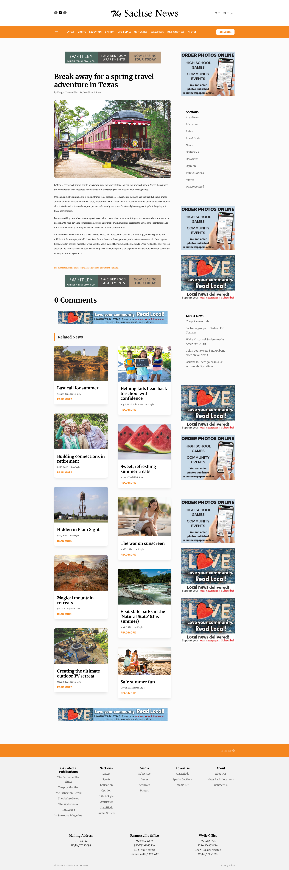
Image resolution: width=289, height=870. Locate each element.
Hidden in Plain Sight (78, 529)
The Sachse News (68, 798)
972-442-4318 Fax (208, 845)
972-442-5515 (208, 841)
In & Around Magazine (68, 815)
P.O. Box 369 (81, 841)
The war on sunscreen (143, 543)
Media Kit (183, 785)
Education (95, 32)
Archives (144, 785)
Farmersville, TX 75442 (145, 854)
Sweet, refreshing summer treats (138, 469)
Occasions (192, 159)
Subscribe (225, 31)
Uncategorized (195, 186)
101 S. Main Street (144, 849)
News (189, 145)
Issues (144, 779)
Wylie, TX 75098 (81, 845)
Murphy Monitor (68, 787)
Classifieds (157, 32)
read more (64, 399)
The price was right (198, 321)
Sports (82, 32)
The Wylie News (68, 804)
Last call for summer (78, 387)
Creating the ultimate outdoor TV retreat (78, 673)
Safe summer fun (138, 681)
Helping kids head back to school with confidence (144, 393)
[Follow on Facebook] (55, 12)
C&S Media (68, 810)
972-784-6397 (144, 841)
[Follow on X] (60, 12)
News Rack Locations (221, 779)
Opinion (109, 32)
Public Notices (175, 32)
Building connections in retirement (81, 459)
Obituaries (140, 32)
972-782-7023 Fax (144, 845)
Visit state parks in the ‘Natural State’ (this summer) (143, 616)
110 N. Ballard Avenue (208, 849)
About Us (220, 773)
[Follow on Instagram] (65, 12)
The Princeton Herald (68, 793)
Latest (70, 32)
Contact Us (220, 785)
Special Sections (183, 779)
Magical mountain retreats (75, 600)
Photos (192, 32)
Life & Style (124, 32)
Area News (192, 117)
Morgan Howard (65, 92)
